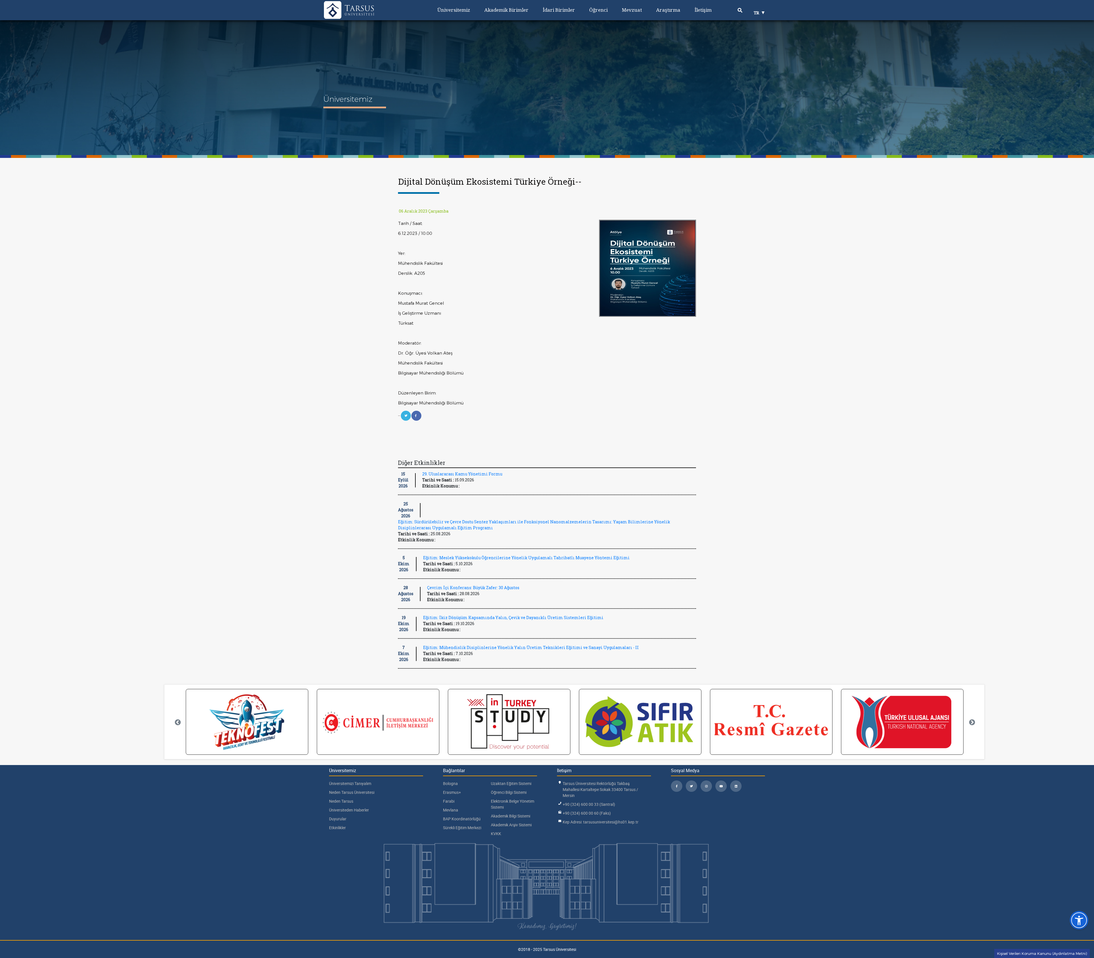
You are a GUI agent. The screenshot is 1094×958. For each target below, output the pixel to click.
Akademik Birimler (506, 10)
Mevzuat (632, 10)
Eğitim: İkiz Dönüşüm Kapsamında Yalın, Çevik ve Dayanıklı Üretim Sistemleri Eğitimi (513, 617)
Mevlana (450, 810)
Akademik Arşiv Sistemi (511, 824)
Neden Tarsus (341, 801)
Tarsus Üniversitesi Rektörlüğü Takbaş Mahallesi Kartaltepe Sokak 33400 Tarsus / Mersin (600, 789)
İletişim (703, 10)
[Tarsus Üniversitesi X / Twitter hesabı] (691, 786)
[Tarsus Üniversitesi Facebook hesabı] (676, 786)
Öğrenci (598, 10)
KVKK (496, 833)
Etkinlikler (337, 827)
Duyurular (337, 818)
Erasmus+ (452, 792)
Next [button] (971, 722)
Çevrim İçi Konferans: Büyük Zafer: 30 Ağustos (473, 587)
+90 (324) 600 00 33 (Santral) (589, 804)
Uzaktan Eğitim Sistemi (511, 783)
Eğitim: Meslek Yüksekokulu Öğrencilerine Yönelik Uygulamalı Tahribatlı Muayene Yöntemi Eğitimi (526, 557)
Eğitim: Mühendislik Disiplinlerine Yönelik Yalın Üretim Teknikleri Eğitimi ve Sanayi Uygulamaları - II (531, 647)
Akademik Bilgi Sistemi (510, 816)
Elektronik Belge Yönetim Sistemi (512, 804)
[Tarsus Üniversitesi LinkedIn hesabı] (736, 786)
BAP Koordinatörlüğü (462, 818)
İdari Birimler (559, 10)
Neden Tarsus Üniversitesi (351, 792)
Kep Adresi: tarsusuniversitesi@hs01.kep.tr (600, 822)
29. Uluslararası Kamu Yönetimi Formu (462, 474)
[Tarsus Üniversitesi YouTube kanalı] (721, 786)
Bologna (450, 783)
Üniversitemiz (453, 10)
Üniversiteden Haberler (349, 810)
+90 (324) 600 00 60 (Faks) (587, 813)
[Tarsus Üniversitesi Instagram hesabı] (706, 786)
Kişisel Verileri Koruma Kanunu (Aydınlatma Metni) (1042, 953)
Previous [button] (177, 722)
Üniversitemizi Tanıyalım (350, 783)
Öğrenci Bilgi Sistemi (508, 792)
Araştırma (668, 10)
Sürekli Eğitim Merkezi (462, 827)
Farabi (448, 801)
